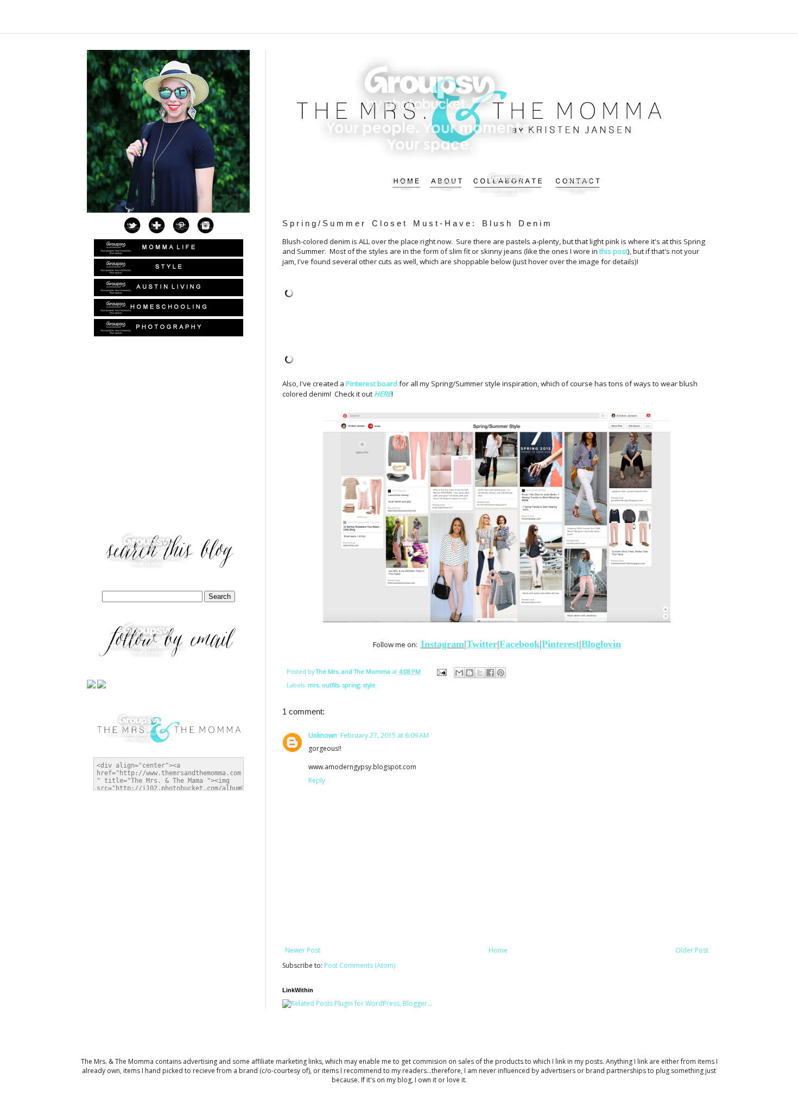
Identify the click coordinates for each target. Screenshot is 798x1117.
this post (613, 251)
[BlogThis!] (469, 672)
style (369, 685)
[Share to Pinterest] (500, 672)
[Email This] (459, 672)
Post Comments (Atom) (359, 965)
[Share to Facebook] (490, 672)
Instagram (442, 644)
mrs (313, 685)
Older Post (691, 950)
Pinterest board (371, 383)
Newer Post (302, 950)
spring (351, 685)
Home (498, 950)
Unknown (322, 735)
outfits (330, 685)
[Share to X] (479, 672)
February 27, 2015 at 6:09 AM (384, 735)
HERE (382, 394)
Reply (316, 780)
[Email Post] (441, 671)
